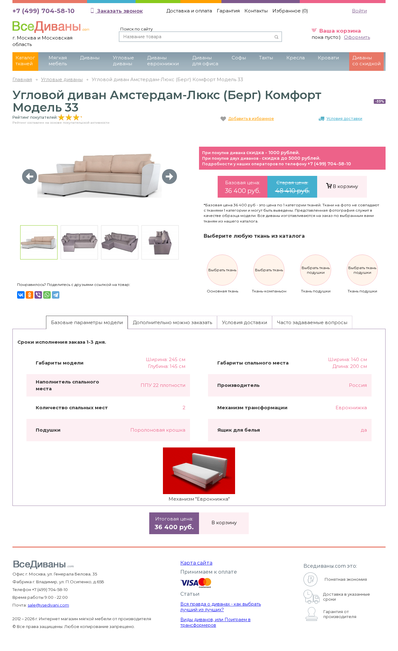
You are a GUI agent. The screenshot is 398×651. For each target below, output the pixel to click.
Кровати (328, 58)
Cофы (239, 58)
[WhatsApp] (47, 295)
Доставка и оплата (189, 11)
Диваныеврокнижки (163, 60)
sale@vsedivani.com (48, 605)
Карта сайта (196, 563)
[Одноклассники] (29, 295)
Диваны (90, 58)
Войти (359, 11)
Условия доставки (344, 118)
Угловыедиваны (123, 60)
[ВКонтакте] (21, 295)
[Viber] (38, 295)
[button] (169, 176)
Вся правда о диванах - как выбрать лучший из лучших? (220, 606)
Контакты (256, 11)
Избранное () (290, 11)
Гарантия (228, 11)
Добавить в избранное (251, 118)
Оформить (357, 37)
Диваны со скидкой (366, 60)
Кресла (295, 58)
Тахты (266, 58)
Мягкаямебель (58, 60)
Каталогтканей (25, 60)
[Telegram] (55, 295)
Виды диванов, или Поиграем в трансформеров (215, 622)
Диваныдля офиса (205, 60)
